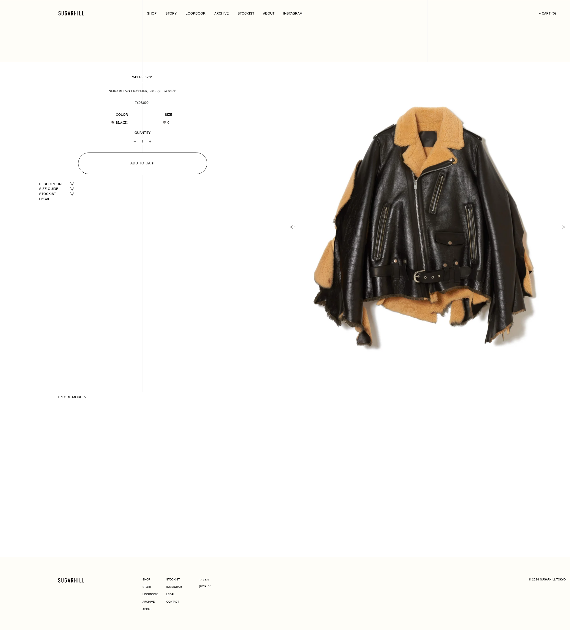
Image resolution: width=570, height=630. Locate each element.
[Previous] (292, 227)
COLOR (122, 114)
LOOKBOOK (195, 13)
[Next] (562, 227)
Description (50, 184)
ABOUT (268, 13)
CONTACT (172, 602)
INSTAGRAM (293, 13)
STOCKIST (246, 13)
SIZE (168, 114)
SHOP (151, 13)
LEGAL (44, 198)
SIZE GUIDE (48, 188)
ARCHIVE (221, 13)
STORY (171, 13)
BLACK (122, 122)
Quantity (142, 133)
